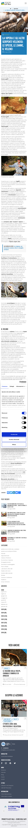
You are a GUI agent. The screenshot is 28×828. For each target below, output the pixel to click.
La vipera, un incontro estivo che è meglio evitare (13, 248)
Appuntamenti (5, 555)
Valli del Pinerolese (6, 787)
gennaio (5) (4, 606)
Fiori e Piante (4, 566)
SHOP (3, 779)
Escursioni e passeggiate (8, 564)
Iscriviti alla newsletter (7, 756)
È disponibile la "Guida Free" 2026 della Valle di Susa (17, 538)
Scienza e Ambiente (6, 577)
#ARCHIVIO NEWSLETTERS (9, 551)
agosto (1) (3, 591)
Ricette (3, 575)
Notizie (16, 8)
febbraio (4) (4, 604)
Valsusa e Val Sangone (7, 785)
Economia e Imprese (7, 560)
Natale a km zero (5, 571)
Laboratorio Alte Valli (6, 568)
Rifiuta (14, 444)
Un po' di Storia (5, 581)
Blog (2, 774)
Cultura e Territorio (6, 558)
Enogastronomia (5, 562)
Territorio (3, 770)
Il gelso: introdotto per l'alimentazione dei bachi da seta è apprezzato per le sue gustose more (16, 523)
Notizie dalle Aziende (6, 573)
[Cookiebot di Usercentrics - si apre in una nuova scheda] (19, 382)
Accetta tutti (14, 434)
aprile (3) (3, 600)
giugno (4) (4, 596)
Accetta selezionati (14, 439)
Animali (6, 34)
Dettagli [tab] (12, 386)
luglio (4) (3, 593)
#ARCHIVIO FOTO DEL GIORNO (10, 549)
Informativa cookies (6, 796)
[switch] (24, 418)
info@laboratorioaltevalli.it (8, 750)
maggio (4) (4, 598)
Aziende (3, 772)
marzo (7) (3, 602)
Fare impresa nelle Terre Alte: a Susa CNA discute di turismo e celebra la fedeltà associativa (16, 514)
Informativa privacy (6, 794)
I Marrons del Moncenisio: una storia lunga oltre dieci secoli (16, 531)
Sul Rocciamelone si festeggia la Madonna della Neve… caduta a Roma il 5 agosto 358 (17, 505)
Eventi (3, 777)
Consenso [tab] (4, 386)
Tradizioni (3, 579)
